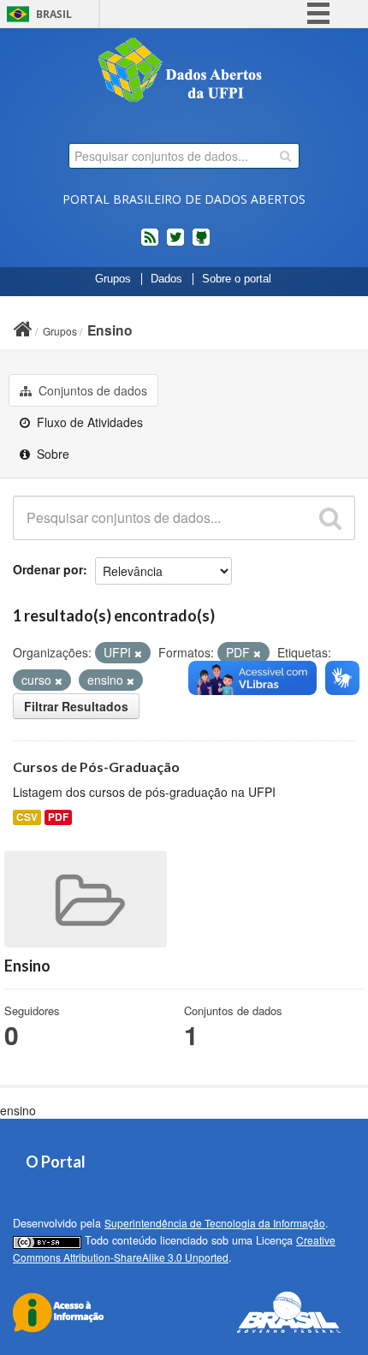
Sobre (51, 453)
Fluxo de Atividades (88, 422)
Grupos (113, 279)
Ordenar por (48, 569)
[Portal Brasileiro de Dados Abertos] (184, 72)
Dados (166, 279)
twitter (175, 244)
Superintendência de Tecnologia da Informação (214, 1222)
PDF (58, 817)
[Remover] (138, 653)
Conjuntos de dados (91, 390)
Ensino (110, 330)
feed (149, 244)
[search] (285, 155)
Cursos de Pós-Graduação (96, 766)
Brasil (54, 14)
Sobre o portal (236, 279)
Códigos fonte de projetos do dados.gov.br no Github (201, 244)
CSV (27, 817)
